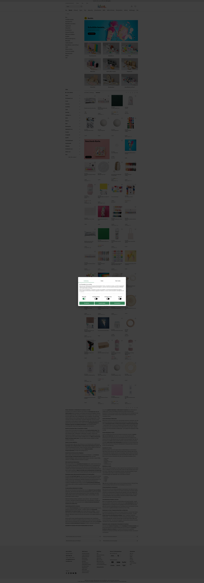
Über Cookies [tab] (117, 280)
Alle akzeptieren (117, 303)
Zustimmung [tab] (86, 280)
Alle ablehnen (86, 303)
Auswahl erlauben (102, 303)
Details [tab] (102, 280)
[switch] (96, 299)
